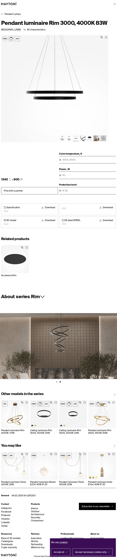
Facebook (6, 511)
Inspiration (36, 538)
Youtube (5, 518)
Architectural (37, 514)
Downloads (7, 544)
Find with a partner (13, 190)
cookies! (63, 542)
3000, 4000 (68, 160)
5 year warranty (9, 547)
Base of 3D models (10, 538)
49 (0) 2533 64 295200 (24, 495)
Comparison (37, 520)
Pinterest (5, 515)
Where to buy (37, 547)
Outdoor (35, 511)
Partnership (37, 544)
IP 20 (65, 191)
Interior (34, 508)
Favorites (35, 517)
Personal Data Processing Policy (46, 556)
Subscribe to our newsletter (96, 506)
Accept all (59, 552)
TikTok (4, 526)
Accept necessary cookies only (90, 552)
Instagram (6, 508)
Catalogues (7, 541)
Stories (34, 541)
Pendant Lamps (13, 14)
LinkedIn (5, 522)
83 (63, 175)
